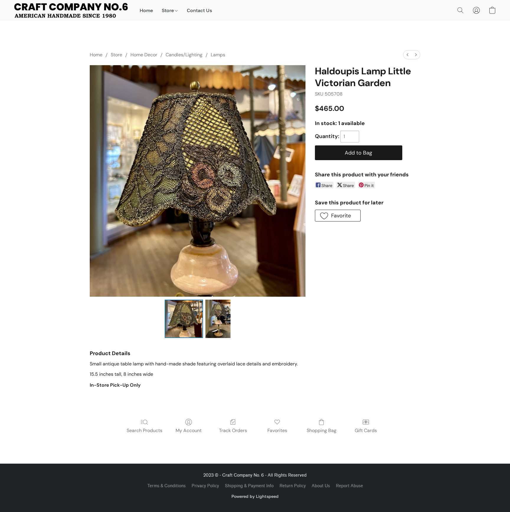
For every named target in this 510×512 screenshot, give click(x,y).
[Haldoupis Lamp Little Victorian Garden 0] (184, 319)
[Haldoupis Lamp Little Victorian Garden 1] (217, 319)
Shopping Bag (321, 430)
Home (146, 10)
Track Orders (233, 430)
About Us (321, 485)
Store (168, 10)
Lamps (218, 55)
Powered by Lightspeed (255, 496)
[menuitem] (407, 54)
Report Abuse (349, 485)
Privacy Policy (205, 485)
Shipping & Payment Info (249, 485)
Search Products (144, 430)
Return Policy (292, 485)
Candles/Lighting (184, 55)
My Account (189, 430)
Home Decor (143, 55)
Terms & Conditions (166, 485)
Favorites (277, 430)
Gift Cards (366, 430)
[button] (71, 10)
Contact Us (199, 10)
